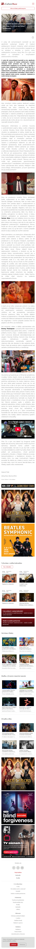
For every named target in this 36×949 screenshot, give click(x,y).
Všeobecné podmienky (18, 900)
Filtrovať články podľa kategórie (18, 8)
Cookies (18, 918)
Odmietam (22, 944)
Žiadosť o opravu (18, 923)
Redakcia (18, 929)
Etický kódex (18, 931)
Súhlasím (13, 944)
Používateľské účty (18, 902)
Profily (18, 878)
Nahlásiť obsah (18, 920)
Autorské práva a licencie (18, 934)
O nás (18, 886)
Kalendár (18, 875)
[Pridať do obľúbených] (33, 37)
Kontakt (18, 891)
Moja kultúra (18, 872)
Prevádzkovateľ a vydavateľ (18, 889)
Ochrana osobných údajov (18, 916)
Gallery (18, 909)
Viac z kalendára (7, 567)
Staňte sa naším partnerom (18, 893)
